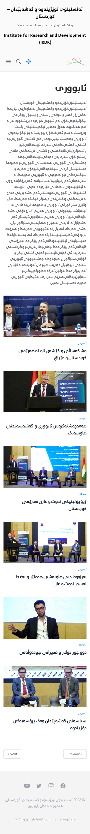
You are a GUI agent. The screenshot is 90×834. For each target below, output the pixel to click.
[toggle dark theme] (29, 62)
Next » (12, 754)
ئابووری (82, 343)
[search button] (19, 62)
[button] (16, 818)
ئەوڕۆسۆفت (22, 819)
